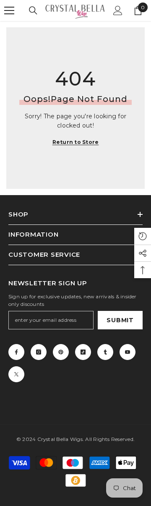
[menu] (9, 10)
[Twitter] (16, 374)
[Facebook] (16, 352)
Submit (120, 320)
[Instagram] (39, 352)
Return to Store (75, 142)
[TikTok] (83, 352)
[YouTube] (127, 352)
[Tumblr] (105, 352)
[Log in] (117, 10)
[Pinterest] (61, 352)
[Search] (33, 10)
